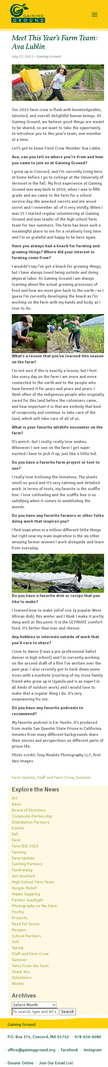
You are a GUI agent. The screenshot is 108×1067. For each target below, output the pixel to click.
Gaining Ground (27, 12)
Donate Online (21, 1063)
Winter (18, 983)
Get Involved (23, 876)
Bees (16, 804)
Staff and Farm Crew (55, 777)
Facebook (69, 1050)
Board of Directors (29, 810)
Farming (19, 852)
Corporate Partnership (32, 816)
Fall (15, 834)
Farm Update (23, 777)
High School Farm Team (33, 882)
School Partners (26, 936)
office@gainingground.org (31, 1050)
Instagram (93, 1050)
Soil (15, 941)
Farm (16, 840)
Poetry (18, 912)
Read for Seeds (26, 924)
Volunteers (21, 977)
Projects (19, 918)
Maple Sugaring (26, 894)
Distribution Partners (30, 822)
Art (15, 798)
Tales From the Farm (30, 965)
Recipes (19, 930)
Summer (83, 777)
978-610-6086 (87, 1036)
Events (18, 828)
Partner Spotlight (27, 900)
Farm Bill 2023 (25, 846)
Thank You (21, 972)
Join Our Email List (56, 1063)
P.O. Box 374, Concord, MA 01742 (38, 1036)
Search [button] (67, 1011)
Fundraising (22, 870)
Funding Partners (27, 864)
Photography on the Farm (34, 906)
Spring (17, 947)
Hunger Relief (24, 888)
